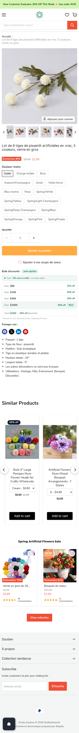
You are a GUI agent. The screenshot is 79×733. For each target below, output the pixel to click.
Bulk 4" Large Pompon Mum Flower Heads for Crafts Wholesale (22, 475)
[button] (7, 132)
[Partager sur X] (11, 331)
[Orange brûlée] (26, 178)
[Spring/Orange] (14, 223)
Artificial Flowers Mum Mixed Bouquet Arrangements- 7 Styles (59, 477)
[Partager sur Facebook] (4, 331)
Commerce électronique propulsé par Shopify (39, 726)
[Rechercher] (72, 25)
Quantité (7, 229)
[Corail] (39, 187)
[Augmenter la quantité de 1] (34, 238)
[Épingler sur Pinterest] (25, 331)
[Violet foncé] (56, 187)
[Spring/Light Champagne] (43, 205)
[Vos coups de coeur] (67, 15)
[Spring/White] (45, 196)
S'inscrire (58, 686)
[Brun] (43, 178)
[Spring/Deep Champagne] (20, 214)
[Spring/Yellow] (13, 205)
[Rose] (28, 196)
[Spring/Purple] (57, 223)
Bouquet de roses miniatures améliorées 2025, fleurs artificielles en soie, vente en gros (58, 586)
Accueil (6, 36)
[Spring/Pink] (36, 223)
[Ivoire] (8, 178)
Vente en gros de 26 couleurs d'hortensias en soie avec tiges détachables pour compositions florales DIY (18, 586)
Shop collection (39, 617)
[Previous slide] (4, 132)
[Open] (9, 724)
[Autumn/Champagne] (17, 187)
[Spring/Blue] (49, 214)
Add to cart (22, 516)
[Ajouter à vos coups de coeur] (30, 553)
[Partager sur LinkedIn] (18, 331)
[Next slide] (75, 132)
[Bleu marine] (12, 196)
